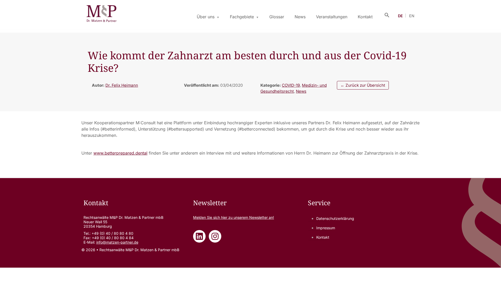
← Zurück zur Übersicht (363, 85)
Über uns (205, 16)
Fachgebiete (242, 16)
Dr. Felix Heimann (121, 85)
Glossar (276, 16)
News (300, 16)
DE (400, 16)
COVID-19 (291, 85)
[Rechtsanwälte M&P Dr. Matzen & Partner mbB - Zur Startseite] (101, 14)
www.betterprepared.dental (120, 153)
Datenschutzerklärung (335, 218)
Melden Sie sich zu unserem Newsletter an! (233, 217)
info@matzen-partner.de (117, 242)
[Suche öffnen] (387, 14)
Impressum (325, 228)
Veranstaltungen (331, 16)
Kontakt (365, 16)
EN (411, 16)
